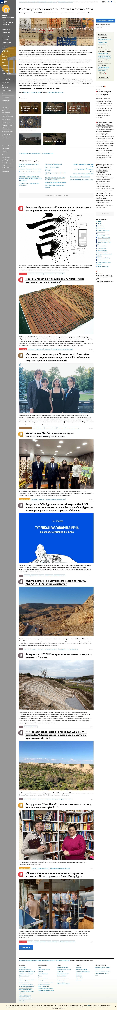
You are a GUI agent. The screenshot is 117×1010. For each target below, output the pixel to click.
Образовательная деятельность (6, 43)
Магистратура (6, 36)
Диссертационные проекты (7, 55)
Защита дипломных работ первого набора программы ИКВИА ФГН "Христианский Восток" (55, 582)
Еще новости (25, 947)
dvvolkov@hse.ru (6, 112)
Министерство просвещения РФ (102, 971)
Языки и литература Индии (104, 262)
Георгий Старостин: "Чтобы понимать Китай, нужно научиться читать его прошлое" (104, 124)
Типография (78, 973)
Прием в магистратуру (43, 978)
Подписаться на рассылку (106, 20)
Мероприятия (102, 34)
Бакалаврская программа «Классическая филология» (78, 108)
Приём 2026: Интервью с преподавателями (46, 13)
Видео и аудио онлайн (25, 13)
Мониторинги (60, 971)
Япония (99, 264)
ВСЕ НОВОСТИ (105, 214)
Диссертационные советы (63, 973)
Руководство (5, 82)
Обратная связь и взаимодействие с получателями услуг (46, 991)
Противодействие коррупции (26, 984)
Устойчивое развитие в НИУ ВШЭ (27, 971)
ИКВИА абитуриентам (103, 266)
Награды (90, 13)
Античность (101, 226)
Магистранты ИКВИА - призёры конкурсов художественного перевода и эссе (49, 434)
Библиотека (78, 967)
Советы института (7, 90)
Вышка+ (40, 975)
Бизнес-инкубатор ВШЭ (43, 986)
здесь (88, 1005)
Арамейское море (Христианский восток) (101, 251)
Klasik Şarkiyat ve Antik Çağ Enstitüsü (80, 177)
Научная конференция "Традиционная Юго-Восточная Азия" (103, 69)
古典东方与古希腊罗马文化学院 (53, 164)
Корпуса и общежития (24, 975)
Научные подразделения (62, 967)
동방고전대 (48, 170)
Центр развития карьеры (44, 984)
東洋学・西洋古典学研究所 (52, 167)
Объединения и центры (6, 74)
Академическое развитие (63, 978)
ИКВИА (99, 221)
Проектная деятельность (6, 50)
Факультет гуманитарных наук (62, 960)
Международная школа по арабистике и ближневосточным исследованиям (104, 42)
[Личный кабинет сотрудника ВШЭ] (111, 2)
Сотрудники (5, 94)
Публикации (5, 97)
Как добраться (5, 171)
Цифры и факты (22, 967)
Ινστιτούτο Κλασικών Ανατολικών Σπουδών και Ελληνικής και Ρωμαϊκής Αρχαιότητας (30, 178)
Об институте (6, 29)
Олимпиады (40, 971)
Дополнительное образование (45, 982)
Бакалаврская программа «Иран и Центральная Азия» (29, 122)
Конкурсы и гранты (61, 980)
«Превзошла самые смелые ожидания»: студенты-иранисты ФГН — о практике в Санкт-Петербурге (54, 874)
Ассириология (101, 228)
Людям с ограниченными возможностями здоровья (25, 995)
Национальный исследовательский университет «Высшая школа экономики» (37, 960)
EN (104, 1)
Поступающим (6, 32)
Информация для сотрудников (6, 101)
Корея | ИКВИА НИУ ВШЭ (104, 237)
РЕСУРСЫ (78, 965)
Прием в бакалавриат (43, 973)
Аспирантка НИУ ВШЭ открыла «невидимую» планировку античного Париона (58, 655)
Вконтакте (26, 92)
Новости (100, 86)
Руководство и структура (25, 969)
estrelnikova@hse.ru (6, 128)
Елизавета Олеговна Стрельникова (7, 126)
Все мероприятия (103, 77)
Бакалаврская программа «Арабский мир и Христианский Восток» (53, 108)
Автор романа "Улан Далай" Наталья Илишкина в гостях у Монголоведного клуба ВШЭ (58, 805)
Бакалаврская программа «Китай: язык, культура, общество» (29, 108)
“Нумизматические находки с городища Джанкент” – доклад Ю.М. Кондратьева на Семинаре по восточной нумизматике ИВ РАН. (56, 735)
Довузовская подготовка (44, 969)
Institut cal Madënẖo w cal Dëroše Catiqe (81, 179)
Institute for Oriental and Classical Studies (30, 169)
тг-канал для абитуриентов (55, 92)
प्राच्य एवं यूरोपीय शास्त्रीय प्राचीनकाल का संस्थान (55, 182)
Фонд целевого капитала (25, 982)
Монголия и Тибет (102, 246)
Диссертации (81, 13)
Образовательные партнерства (45, 988)
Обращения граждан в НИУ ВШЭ (26, 980)
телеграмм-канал (36, 92)
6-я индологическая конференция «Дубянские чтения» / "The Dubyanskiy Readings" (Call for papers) (104, 55)
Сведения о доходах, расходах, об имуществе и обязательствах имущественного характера (27, 988)
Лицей (39, 967)
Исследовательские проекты (64, 969)
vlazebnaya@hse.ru (6, 119)
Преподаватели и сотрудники (26, 973)
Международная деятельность (6, 78)
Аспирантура (5, 39)
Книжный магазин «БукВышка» (82, 971)
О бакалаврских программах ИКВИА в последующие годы (36, 153)
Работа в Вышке (22, 1001)
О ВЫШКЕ (22, 965)
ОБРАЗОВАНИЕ (42, 965)
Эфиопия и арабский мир (104, 258)
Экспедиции (5, 70)
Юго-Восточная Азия (103, 260)
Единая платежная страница (25, 998)
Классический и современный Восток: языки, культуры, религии (54, 139)
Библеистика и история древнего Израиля (102, 231)
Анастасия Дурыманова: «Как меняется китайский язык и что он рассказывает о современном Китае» (104, 93)
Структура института (5, 86)
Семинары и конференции (5, 66)
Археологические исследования (26, 138)
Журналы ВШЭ (79, 978)
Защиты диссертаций (61, 975)
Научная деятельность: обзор (6, 61)
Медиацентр (79, 975)
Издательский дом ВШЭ (81, 969)
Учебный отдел (6, 47)
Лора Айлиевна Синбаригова (6, 135)
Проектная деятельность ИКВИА (56, 195)
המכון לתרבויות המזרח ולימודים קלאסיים (83, 174)
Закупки (21, 978)
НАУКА (59, 965)
